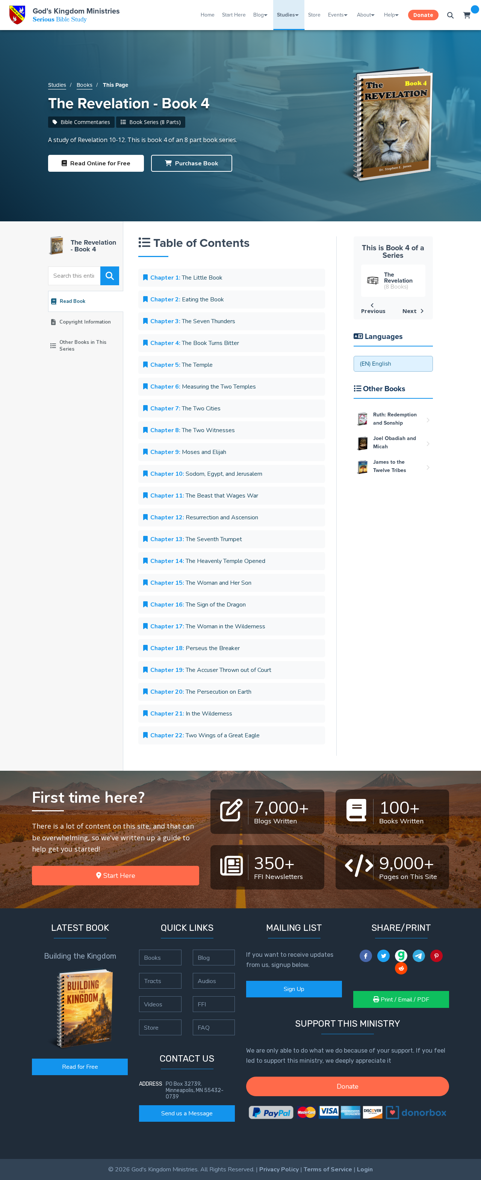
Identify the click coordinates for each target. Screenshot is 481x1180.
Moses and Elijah (188, 452)
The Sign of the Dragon (198, 605)
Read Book (72, 301)
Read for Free (80, 1067)
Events (336, 15)
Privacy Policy (279, 1169)
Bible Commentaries (84, 122)
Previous (373, 311)
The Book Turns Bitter (194, 343)
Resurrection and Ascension (204, 517)
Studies (286, 15)
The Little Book (186, 278)
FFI (202, 1004)
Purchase (196, 163)
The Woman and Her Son (200, 583)
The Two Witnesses (192, 430)
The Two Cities (185, 408)
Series (82, 345)
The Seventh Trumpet (196, 539)
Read (99, 163)
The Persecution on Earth (200, 692)
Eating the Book (187, 299)
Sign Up (294, 989)
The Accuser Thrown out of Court (210, 670)
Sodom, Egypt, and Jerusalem (206, 474)
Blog (258, 15)
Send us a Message (187, 1113)
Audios (207, 981)
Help (389, 15)
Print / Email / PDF (404, 999)
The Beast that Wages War (204, 496)
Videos (153, 1004)
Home (208, 15)
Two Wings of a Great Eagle (205, 735)
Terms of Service (328, 1169)
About (364, 15)
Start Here (234, 15)
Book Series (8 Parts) (154, 122)
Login (365, 1169)
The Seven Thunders (192, 321)
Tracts (152, 981)
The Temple (181, 365)
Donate (423, 14)
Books (84, 85)
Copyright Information (85, 322)
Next (410, 311)
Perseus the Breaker (195, 648)
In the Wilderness (191, 714)
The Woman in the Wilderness (207, 626)
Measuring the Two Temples (203, 387)
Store (314, 15)
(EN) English (375, 363)
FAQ (204, 1027)
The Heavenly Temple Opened (207, 561)
